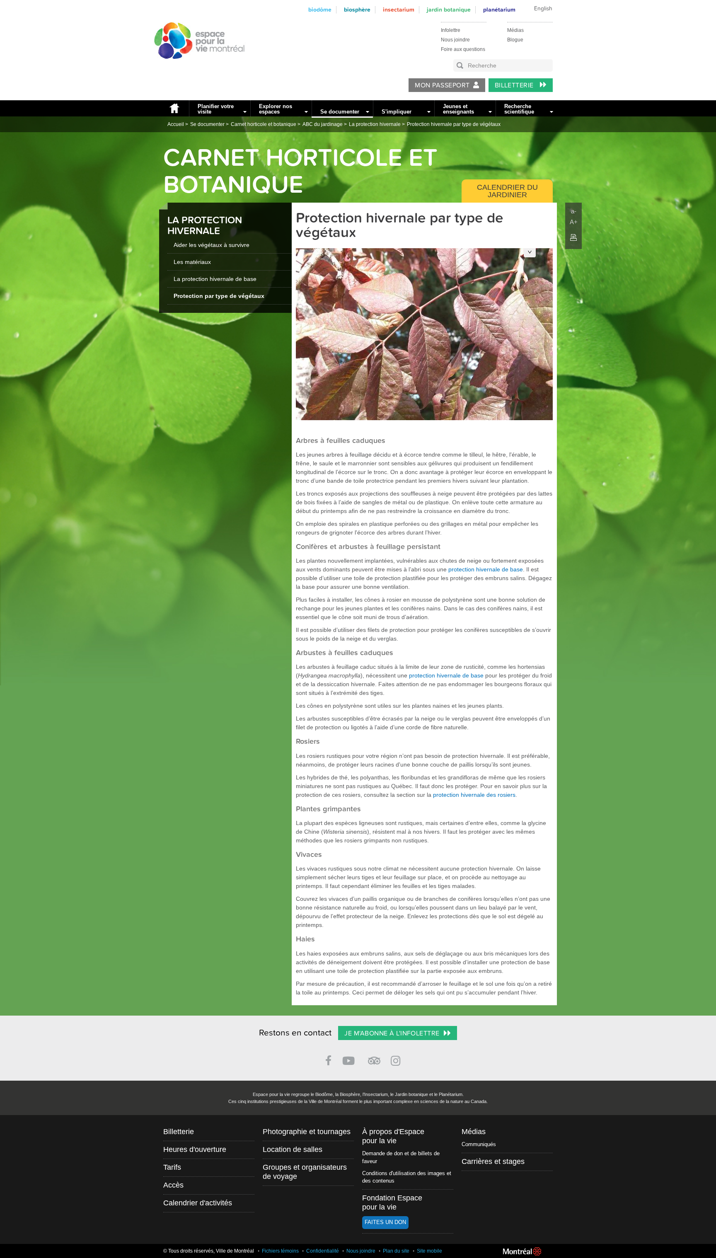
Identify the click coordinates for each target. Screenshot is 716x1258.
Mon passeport (442, 85)
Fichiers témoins (280, 1251)
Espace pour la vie (195, 67)
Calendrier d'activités (197, 1203)
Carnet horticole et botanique (263, 124)
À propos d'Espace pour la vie (393, 1136)
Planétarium (499, 9)
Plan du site (396, 1251)
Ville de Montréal (522, 1251)
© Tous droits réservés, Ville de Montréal (208, 1251)
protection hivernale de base (485, 569)
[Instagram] (397, 1059)
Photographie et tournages (307, 1131)
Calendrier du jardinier (507, 191)
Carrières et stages (493, 1161)
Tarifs (172, 1167)
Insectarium (398, 9)
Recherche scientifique (519, 109)
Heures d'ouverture (194, 1149)
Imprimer (573, 237)
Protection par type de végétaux (219, 296)
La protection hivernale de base (215, 279)
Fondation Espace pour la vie (392, 1202)
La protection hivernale (375, 124)
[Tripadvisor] (374, 1057)
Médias (515, 30)
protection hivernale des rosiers (474, 794)
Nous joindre (455, 40)
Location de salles (292, 1149)
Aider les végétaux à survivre (211, 245)
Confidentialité (322, 1251)
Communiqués (479, 1144)
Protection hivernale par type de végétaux (454, 124)
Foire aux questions (463, 49)
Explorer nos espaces (275, 109)
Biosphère (357, 9)
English (543, 8)
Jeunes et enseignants (458, 109)
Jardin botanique (449, 9)
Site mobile (429, 1251)
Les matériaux (192, 262)
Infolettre (450, 30)
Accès (173, 1185)
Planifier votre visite (216, 109)
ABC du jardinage (322, 124)
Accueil (174, 108)
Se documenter (339, 112)
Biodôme (319, 9)
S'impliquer (396, 112)
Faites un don (385, 1222)
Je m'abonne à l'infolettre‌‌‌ (391, 1033)
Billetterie (515, 85)
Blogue (515, 40)
